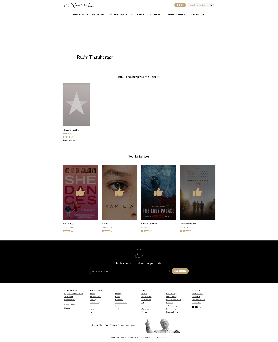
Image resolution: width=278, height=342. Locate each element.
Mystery (118, 294)
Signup (180, 5)
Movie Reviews (80, 14)
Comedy (93, 300)
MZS (142, 303)
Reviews (144, 294)
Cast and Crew (69, 300)
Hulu (91, 312)
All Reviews (68, 297)
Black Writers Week (173, 300)
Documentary (95, 303)
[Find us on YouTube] (196, 307)
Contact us (196, 297)
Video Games (171, 297)
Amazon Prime (95, 297)
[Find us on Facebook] (193, 307)
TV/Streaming (138, 14)
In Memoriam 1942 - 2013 (130, 325)
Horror (92, 309)
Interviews (155, 14)
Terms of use (146, 337)
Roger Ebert (171, 309)
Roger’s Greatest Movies (73, 294)
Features (169, 303)
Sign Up (67, 308)
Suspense (119, 306)
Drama (92, 306)
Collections (98, 14)
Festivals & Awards (175, 14)
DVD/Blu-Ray (171, 294)
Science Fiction (121, 303)
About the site (197, 294)
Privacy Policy (159, 337)
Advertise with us (198, 300)
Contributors (197, 14)
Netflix (117, 297)
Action (92, 294)
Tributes (144, 312)
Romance (119, 300)
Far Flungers (145, 306)
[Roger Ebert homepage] (79, 5)
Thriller (117, 309)
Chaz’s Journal (146, 297)
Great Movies (120, 14)
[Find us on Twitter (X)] (200, 307)
